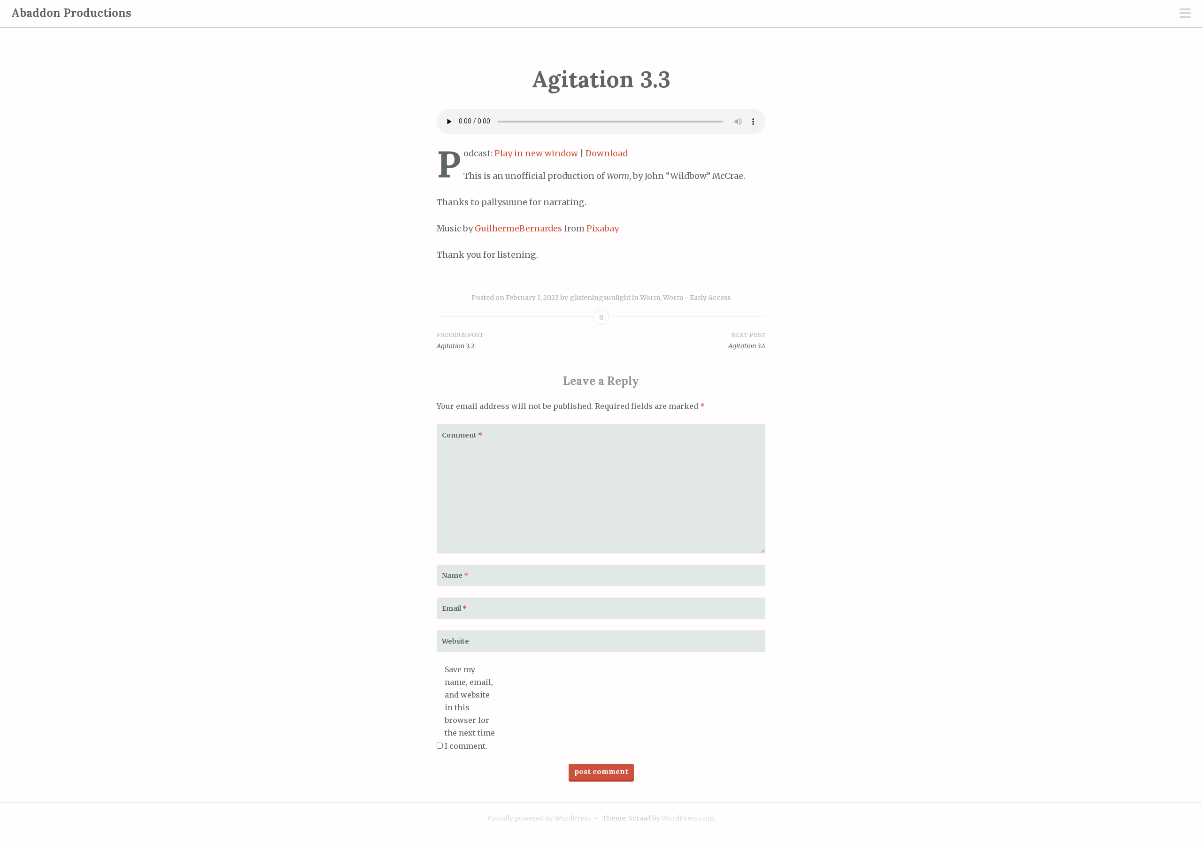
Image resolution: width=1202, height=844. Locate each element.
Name (455, 575)
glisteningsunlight (600, 297)
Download (607, 153)
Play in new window (536, 153)
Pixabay (602, 228)
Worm (650, 297)
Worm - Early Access (697, 297)
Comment (462, 435)
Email (454, 608)
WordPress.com (688, 818)
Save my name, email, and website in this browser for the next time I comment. (470, 708)
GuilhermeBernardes (518, 228)
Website (455, 641)
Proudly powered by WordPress (539, 818)
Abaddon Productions (71, 13)
